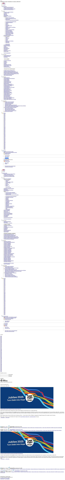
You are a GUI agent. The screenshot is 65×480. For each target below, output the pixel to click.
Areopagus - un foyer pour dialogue (9, 188)
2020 (4, 118)
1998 (4, 136)
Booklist (4, 4)
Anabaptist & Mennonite (9, 22)
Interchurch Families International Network (11, 269)
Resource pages (6, 51)
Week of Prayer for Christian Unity (9, 7)
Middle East (7, 41)
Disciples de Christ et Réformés (8, 254)
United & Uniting (6, 66)
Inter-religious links (6, 48)
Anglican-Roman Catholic (7, 81)
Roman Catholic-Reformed (7, 98)
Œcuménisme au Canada (8, 273)
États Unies (7, 184)
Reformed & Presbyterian (7, 64)
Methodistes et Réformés (7, 259)
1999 (4, 135)
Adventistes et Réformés (7, 241)
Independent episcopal (9, 25)
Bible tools (5, 14)
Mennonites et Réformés (7, 258)
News (4, 471)
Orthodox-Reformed (7, 93)
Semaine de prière (4, 173)
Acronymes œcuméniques (7, 178)
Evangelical (5, 62)
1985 (4, 145)
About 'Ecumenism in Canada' (9, 151)
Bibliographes (6, 189)
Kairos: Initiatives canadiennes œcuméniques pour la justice (13, 271)
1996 (4, 303)
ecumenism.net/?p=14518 (16, 426)
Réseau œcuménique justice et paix (10, 275)
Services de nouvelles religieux (8, 217)
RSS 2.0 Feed (7, 160)
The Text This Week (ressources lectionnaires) (11, 276)
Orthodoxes (7, 205)
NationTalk (5, 427)
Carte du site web (7, 328)
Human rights (6, 47)
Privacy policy (7, 156)
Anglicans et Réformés (7, 245)
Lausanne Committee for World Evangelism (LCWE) (11, 73)
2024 (4, 115)
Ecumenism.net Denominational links (11, 21)
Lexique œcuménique (7, 212)
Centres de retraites (8, 187)
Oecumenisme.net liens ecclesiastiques (11, 196)
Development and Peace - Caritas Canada (41, 427)
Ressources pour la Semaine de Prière (9, 176)
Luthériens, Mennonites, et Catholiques (9, 256)
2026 (4, 113)
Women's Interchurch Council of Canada (10, 110)
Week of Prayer (4, 6)
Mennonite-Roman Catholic (8, 90)
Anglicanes (5, 226)
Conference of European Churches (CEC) (10, 71)
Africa (6, 37)
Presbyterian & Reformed (9, 32)
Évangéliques (7, 201)
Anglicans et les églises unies (8, 246)
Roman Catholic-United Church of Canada (10, 99)
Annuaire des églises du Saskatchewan (11, 193)
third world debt (58, 427)
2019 (4, 119)
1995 (4, 138)
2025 (4, 114)
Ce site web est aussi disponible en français (11, 152)
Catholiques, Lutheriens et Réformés (9, 253)
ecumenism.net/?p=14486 (20, 470)
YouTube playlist (7, 161)
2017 (4, 286)
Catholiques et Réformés (7, 252)
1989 (4, 307)
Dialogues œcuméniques (7, 221)
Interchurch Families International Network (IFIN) (11, 236)
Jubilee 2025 (48, 427)
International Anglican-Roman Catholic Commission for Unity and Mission (15, 105)
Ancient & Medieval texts (7, 55)
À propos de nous (5, 316)
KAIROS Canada (53, 427)
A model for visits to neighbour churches (9, 8)
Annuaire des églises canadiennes (10, 192)
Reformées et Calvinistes (7, 230)
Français (4, 3)
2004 (4, 131)
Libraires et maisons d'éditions (8, 214)
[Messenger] (1, 421)
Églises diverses (8, 209)
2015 (4, 122)
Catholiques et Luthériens (7, 249)
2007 (4, 294)
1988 (4, 142)
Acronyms (5, 13)
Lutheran (7, 26)
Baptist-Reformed (6, 83)
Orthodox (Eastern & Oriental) (10, 29)
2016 (4, 121)
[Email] (1, 422)
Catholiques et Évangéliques (8, 248)
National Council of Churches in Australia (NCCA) (11, 72)
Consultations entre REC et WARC (9, 263)
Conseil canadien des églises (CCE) (9, 234)
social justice (62, 471)
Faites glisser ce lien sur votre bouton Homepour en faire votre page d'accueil (11, 331)
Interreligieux (6, 222)
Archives (4, 278)
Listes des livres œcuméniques (8, 213)
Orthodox (5, 63)
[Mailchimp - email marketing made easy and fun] (4, 381)
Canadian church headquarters (10, 17)
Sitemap (6, 163)
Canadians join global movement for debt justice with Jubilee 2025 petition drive (11, 453)
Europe (7, 40)
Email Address (11, 374)
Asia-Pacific (7, 38)
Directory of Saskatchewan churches (11, 18)
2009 (4, 127)
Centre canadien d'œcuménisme (9, 266)
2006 (4, 295)
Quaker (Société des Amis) (9, 207)
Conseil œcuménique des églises (9, 268)
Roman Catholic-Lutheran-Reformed (9, 97)
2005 (4, 130)
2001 (4, 299)
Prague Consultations (7, 96)
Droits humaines (6, 190)
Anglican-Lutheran (6, 79)
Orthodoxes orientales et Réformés (9, 260)
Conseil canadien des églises (9, 267)
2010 (4, 126)
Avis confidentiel (7, 478)
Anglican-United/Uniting (7, 82)
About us (4, 150)
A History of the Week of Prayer (8, 174)
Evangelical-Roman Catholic (8, 85)
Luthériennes (6, 228)
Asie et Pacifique (8, 182)
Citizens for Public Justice (31, 427)
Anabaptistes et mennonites (9, 197)
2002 (4, 133)
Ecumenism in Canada (8, 104)
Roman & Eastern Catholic (9, 33)
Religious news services (7, 50)
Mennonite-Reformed (7, 89)
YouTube (6, 325)
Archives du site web (8, 319)
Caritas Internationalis (24, 427)
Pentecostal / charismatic (9, 31)
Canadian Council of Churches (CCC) (9, 70)
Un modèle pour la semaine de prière (9, 175)
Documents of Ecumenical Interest (8, 35)
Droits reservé (7, 321)
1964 (4, 149)
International (7, 180)
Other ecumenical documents (8, 75)
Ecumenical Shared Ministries (9, 103)
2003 (4, 132)
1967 (4, 148)
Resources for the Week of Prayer (8, 9)
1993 (4, 140)
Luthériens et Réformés (7, 257)
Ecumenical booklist (8, 153)
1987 (4, 143)
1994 (4, 139)
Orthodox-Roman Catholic (7, 94)
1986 (4, 144)
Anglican (7, 23)
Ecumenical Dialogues (7, 45)
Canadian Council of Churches (9, 102)
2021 (4, 117)
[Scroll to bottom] (1, 0)
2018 (4, 120)
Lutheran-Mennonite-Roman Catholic (9, 87)
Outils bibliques (6, 215)
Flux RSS (6, 324)
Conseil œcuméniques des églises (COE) (9, 235)
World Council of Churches (9, 111)
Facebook (6, 323)
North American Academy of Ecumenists (10, 107)
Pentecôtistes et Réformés (7, 261)
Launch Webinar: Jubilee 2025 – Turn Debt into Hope (28, 416)
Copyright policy (7, 155)
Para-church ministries (9, 30)
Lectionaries (5, 49)
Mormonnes (7, 204)
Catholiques (7, 199)
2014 (4, 123)
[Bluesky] (1, 419)
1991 (4, 141)
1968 (4, 147)
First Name (10, 375)
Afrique (7, 181)
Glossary (5, 46)
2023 (4, 116)
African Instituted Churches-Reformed (9, 78)
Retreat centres (8, 19)
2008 (4, 128)
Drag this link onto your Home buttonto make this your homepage (10, 166)
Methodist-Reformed (7, 91)
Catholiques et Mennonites (7, 250)
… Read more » (2, 417)
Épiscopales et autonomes (9, 200)
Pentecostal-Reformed (7, 95)
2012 (4, 290)
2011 (4, 291)
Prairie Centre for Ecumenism (9, 108)
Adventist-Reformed (7, 77)
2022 (4, 282)
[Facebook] (1, 420)
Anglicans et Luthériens (7, 243)
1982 (4, 146)
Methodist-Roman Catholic (7, 92)
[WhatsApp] (1, 423)
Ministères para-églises (9, 203)
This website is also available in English (10, 317)
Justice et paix (6, 211)
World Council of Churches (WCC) (9, 74)
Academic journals (6, 12)
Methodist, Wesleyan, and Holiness (10, 27)
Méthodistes (7, 202)
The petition (2, 456)
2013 (4, 124)
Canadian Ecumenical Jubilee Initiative (25, 471)
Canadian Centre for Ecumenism (9, 101)
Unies (6, 208)
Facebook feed (7, 158)
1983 (4, 311)
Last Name (10, 376)
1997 (4, 137)
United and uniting (8, 34)
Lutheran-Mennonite (7, 86)
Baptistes (7, 198)
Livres (4, 171)
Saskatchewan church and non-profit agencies (12, 194)
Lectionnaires (6, 216)
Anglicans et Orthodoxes (7, 244)
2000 (4, 134)
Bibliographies (6, 15)
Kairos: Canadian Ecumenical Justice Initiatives (11, 106)
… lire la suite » (7, 417)
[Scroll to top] (0, 0)
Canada (7, 39)
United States (7, 42)
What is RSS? (7, 162)
